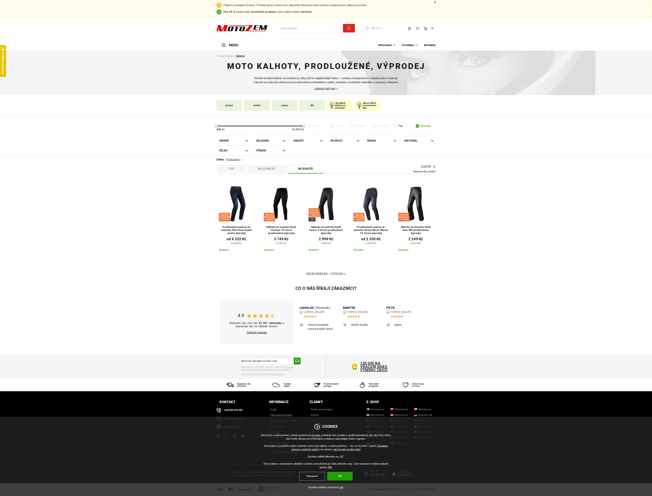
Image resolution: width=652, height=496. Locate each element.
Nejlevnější (266, 168)
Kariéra (315, 415)
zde (341, 487)
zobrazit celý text (325, 88)
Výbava (261, 150)
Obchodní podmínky (281, 415)
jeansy (284, 105)
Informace (385, 45)
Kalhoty (240, 56)
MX (312, 105)
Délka (223, 150)
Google (316, 435)
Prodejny (408, 45)
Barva (371, 140)
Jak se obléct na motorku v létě (369, 105)
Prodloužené (233, 159)
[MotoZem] (242, 28)
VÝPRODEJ (338, 273)
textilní (257, 105)
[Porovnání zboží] (409, 28)
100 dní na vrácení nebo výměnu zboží (374, 367)
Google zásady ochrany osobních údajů (267, 368)
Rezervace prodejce (321, 409)
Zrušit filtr (426, 166)
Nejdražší (305, 168)
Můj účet (376, 28)
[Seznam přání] (417, 28)
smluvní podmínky (282, 369)
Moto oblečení (226, 56)
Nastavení (312, 476)
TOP (231, 168)
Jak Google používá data (346, 449)
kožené (229, 105)
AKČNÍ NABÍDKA (317, 273)
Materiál (411, 140)
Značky (298, 140)
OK (340, 476)
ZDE (330, 467)
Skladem (262, 140)
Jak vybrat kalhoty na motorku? (340, 105)
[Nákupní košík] (427, 28)
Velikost (336, 140)
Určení (223, 140)
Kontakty (430, 45)
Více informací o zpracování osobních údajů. (263, 374)
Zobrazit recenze (257, 332)
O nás (274, 409)
